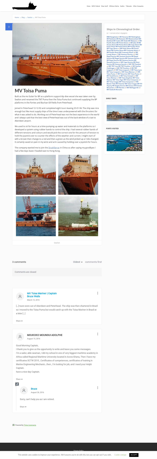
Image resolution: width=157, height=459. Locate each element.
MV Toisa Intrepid (127, 76)
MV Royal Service (113, 60)
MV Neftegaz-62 (132, 88)
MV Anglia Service (118, 86)
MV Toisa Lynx (136, 70)
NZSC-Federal (96, 6)
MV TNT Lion (113, 66)
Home (88, 6)
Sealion (122, 6)
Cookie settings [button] (120, 455)
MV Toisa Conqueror (131, 80)
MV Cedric (117, 41)
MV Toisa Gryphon (125, 78)
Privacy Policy (79, 450)
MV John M (134, 43)
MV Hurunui (124, 37)
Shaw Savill (104, 6)
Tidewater (129, 6)
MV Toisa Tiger (118, 80)
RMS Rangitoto (112, 37)
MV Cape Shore (133, 45)
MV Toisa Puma (133, 74)
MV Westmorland (132, 39)
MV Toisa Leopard (122, 70)
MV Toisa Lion (123, 74)
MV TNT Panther (135, 64)
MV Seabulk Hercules (114, 90)
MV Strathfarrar (112, 76)
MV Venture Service (125, 54)
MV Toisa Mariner (128, 72)
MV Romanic (120, 39)
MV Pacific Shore (134, 46)
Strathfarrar (54, 147)
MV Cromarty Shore (131, 50)
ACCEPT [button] (134, 455)
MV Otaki (124, 41)
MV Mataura (132, 41)
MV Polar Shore (125, 48)
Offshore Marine (114, 6)
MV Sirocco (130, 86)
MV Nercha (120, 88)
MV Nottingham (134, 37)
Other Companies (138, 6)
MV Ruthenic (111, 39)
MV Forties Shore (117, 50)
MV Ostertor (120, 84)
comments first (93, 261)
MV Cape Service (127, 62)
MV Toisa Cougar (113, 82)
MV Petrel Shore (122, 43)
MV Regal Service (118, 58)
